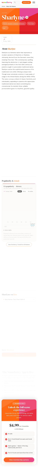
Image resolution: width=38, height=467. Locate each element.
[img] (19, 209)
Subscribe (26, 2)
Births (24, 191)
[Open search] (17, 2)
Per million (30, 191)
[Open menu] (33, 2)
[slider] (31, 225)
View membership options (19, 460)
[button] (19, 355)
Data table (8, 230)
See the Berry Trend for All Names (19, 244)
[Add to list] (26, 17)
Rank (19, 191)
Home (3, 6)
